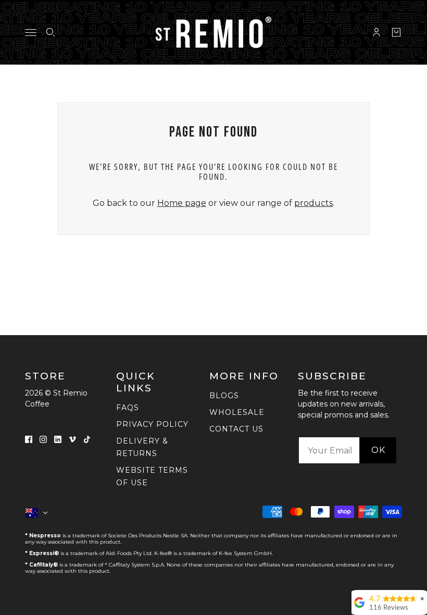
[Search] (50, 32)
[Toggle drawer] (30, 32)
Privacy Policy (152, 424)
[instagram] (43, 438)
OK (378, 450)
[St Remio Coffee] (213, 32)
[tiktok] (87, 438)
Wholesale (237, 412)
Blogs (224, 395)
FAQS (127, 407)
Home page (181, 203)
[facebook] (28, 438)
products (313, 203)
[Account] (376, 32)
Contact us (236, 429)
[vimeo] (72, 438)
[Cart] (396, 32)
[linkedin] (58, 438)
